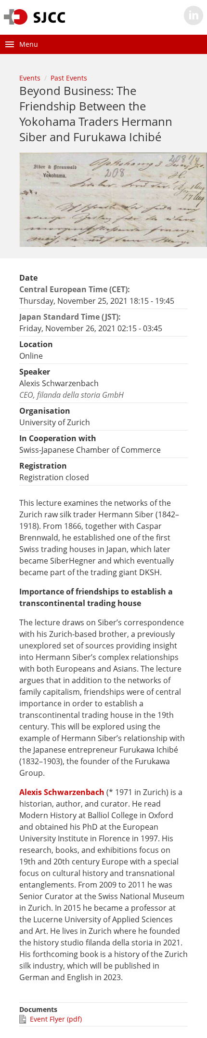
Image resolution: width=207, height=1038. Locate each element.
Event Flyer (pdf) (56, 1019)
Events (29, 77)
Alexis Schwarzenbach (61, 792)
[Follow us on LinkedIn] (193, 15)
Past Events (69, 77)
